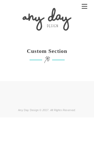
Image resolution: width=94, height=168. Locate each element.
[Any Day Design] (47, 19)
